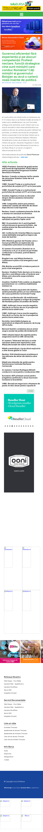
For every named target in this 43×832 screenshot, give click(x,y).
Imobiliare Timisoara (10, 727)
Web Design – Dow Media (12, 681)
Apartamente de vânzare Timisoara (15, 730)
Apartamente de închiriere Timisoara (15, 733)
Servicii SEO (8, 690)
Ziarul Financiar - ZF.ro (19, 82)
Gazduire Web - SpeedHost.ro (14, 684)
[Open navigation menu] (21, 15)
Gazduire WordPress (11, 687)
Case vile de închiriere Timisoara (14, 739)
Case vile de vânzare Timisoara (14, 736)
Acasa (6, 751)
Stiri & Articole (6, 82)
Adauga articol (8, 757)
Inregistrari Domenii (10, 693)
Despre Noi (7, 754)
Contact (6, 760)
